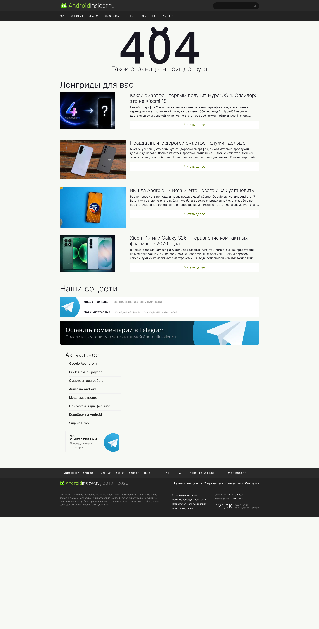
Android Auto (112, 473)
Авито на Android (82, 389)
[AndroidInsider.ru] (87, 5)
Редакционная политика (185, 495)
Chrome (77, 15)
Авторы (193, 483)
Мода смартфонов (83, 397)
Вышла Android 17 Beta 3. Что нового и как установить (192, 190)
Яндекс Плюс (79, 423)
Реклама (252, 483)
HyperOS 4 (172, 473)
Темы (178, 483)
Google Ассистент (83, 363)
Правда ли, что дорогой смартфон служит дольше (188, 143)
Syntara (112, 15)
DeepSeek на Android (85, 414)
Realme (94, 15)
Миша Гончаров (235, 494)
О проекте (212, 483)
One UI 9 (149, 15)
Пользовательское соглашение (189, 504)
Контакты (233, 483)
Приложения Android (78, 473)
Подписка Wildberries (204, 473)
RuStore (131, 15)
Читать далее (194, 125)
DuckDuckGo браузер (85, 372)
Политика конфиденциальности (189, 499)
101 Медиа (238, 498)
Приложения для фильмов (89, 406)
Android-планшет (144, 473)
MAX (63, 15)
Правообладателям (182, 508)
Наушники (169, 15)
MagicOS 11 (237, 473)
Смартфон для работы (86, 380)
